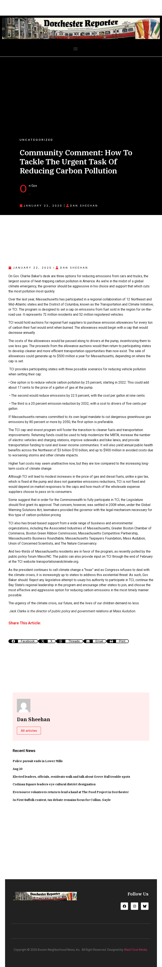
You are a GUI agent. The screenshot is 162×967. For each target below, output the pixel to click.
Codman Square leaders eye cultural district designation (54, 784)
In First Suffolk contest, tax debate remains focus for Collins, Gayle (62, 800)
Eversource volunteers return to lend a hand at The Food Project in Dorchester (71, 792)
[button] (75, 48)
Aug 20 (17, 769)
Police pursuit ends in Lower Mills (38, 761)
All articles (29, 731)
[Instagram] (134, 906)
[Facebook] (124, 906)
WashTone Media (135, 949)
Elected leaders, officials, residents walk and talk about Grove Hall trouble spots (71, 777)
